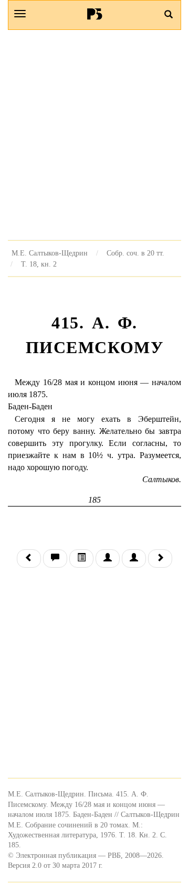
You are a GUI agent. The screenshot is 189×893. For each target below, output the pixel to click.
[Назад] (29, 558)
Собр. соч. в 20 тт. (135, 253)
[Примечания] (55, 558)
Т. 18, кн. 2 (39, 264)
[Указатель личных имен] (134, 558)
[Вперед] (160, 558)
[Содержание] (81, 558)
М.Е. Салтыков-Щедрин (50, 253)
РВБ (95, 14)
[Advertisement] (94, 134)
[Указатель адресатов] (108, 558)
